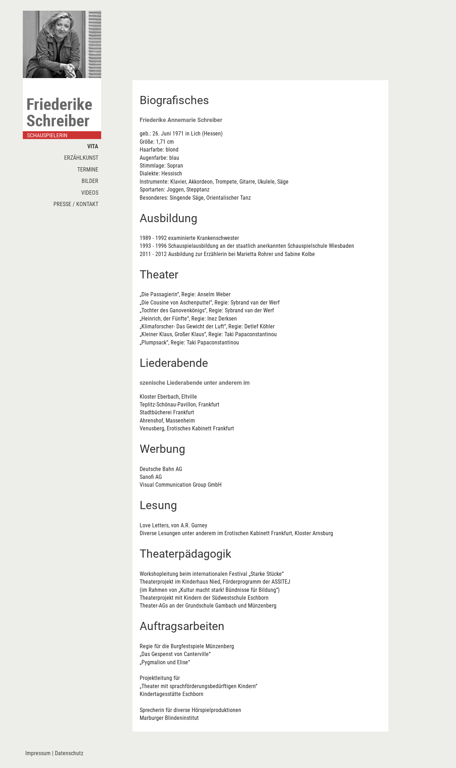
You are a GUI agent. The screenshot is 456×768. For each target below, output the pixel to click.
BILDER (91, 181)
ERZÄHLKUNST (82, 157)
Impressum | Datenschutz (54, 753)
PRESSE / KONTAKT (77, 204)
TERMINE (89, 169)
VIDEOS (91, 192)
